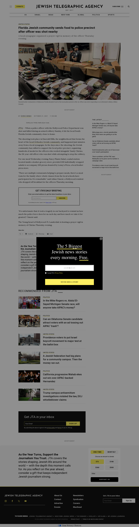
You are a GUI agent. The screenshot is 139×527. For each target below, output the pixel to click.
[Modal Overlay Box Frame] (69, 263)
